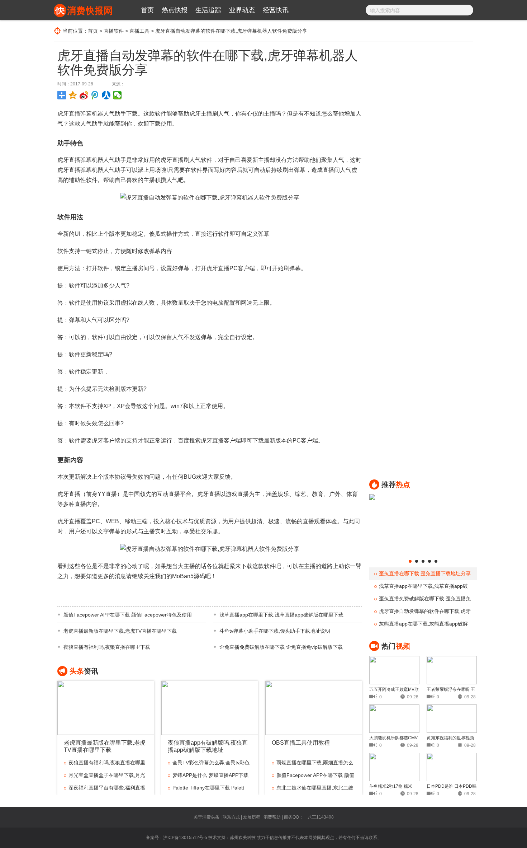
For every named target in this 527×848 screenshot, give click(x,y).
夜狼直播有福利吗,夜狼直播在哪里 (106, 762)
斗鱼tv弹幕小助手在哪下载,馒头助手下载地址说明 (274, 631)
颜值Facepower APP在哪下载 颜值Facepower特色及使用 (127, 615)
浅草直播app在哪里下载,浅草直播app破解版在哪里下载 (281, 615)
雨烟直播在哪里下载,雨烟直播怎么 (314, 762)
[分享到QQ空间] (72, 95)
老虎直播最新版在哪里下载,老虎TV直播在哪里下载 (120, 631)
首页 (147, 10)
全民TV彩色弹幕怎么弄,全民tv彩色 (211, 762)
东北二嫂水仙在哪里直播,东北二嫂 (314, 788)
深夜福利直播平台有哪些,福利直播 (106, 788)
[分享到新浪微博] (84, 95)
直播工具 (139, 31)
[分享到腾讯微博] (95, 95)
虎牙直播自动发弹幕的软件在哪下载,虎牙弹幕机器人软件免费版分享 (422, 613)
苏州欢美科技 (243, 837)
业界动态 (242, 10)
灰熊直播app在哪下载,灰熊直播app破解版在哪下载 (421, 625)
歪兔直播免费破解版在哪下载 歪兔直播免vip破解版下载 (281, 647)
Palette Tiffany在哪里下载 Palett (208, 788)
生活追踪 (208, 10)
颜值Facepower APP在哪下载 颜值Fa (313, 777)
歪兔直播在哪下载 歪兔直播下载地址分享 (425, 573)
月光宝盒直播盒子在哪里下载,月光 (106, 775)
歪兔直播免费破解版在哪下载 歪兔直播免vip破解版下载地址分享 (422, 600)
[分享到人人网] (106, 95)
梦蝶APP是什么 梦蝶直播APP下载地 (208, 777)
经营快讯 (276, 10)
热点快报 (174, 10)
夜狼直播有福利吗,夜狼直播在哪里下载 (106, 647)
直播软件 (114, 31)
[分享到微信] (117, 95)
